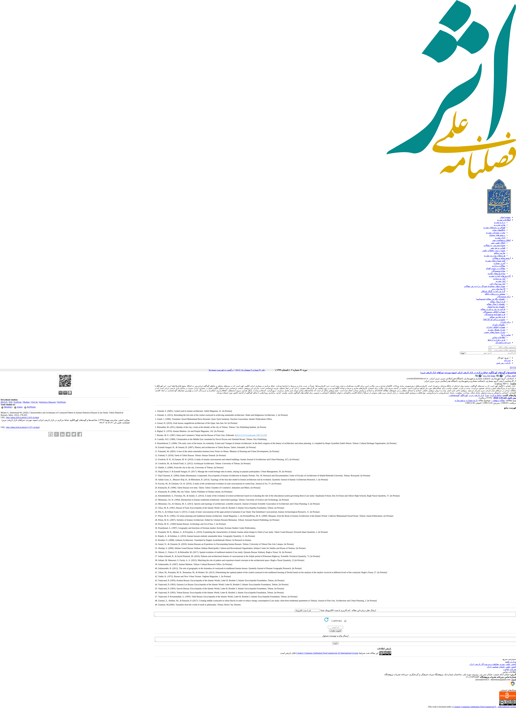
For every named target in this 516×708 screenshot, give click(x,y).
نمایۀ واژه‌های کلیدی (496, 273)
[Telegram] (68, 434)
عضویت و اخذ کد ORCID (494, 319)
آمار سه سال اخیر (497, 284)
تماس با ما (506, 335)
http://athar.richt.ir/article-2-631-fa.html (22, 417)
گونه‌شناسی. (454, 395)
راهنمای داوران (498, 324)
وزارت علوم (510, 662)
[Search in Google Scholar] (501, 376)
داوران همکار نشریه (496, 330)
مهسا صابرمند (489, 375)
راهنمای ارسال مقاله (496, 304)
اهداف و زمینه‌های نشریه (494, 227)
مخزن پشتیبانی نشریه (495, 232)
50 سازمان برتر (498, 289)
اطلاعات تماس (498, 337)
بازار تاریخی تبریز (476, 395)
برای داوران (505, 322)
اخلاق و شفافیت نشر (501, 240)
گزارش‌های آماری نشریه (500, 276)
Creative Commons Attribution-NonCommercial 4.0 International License (327, 653)
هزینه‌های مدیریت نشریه (494, 255)
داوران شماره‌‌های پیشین (494, 332)
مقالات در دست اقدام (495, 268)
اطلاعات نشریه (504, 220)
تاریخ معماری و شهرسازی (465, 400)
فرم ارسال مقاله (497, 301)
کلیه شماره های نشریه (495, 261)
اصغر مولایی (510, 375)
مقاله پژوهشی (498, 400)
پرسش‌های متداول (497, 235)
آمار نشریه (500, 281)
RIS (10, 402)
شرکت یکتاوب (509, 669)
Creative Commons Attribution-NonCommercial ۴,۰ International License (484, 707)
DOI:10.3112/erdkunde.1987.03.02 (251, 435)
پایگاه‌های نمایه (498, 230)
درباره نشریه (499, 222)
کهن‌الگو (464, 395)
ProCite (34, 402)
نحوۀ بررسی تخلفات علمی (493, 250)
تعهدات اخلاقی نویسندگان (494, 312)
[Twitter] (73, 434)
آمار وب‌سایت (499, 278)
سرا (487, 395)
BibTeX (4, 402)
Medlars (26, 402)
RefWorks (61, 402)
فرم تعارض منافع (497, 317)
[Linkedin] (62, 434)
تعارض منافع (499, 253)
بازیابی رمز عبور (503, 363)
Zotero (20, 407)
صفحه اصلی (505, 217)
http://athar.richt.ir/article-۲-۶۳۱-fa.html (23, 427)
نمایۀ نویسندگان (498, 271)
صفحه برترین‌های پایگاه (495, 294)
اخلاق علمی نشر (498, 243)
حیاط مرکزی (496, 395)
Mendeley (8, 407)
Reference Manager (47, 402)
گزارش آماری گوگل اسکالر (493, 291)
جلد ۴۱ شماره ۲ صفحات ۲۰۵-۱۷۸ (250, 370)
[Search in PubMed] (498, 376)
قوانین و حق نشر (497, 248)
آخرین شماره (499, 263)
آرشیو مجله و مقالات (501, 258)
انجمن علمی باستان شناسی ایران (501, 667)
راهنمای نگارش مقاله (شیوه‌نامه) (490, 299)
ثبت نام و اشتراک (503, 342)
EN (511, 367)
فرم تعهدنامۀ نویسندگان (494, 314)
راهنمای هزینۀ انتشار (496, 307)
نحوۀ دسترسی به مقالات (494, 245)
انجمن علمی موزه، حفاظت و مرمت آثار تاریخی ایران (492, 664)
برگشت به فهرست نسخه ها (221, 370)
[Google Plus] (56, 434)
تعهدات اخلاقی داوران (495, 327)
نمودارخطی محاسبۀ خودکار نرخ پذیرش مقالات (484, 286)
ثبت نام (507, 360)
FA (514, 367)
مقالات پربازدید (498, 266)
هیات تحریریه (499, 225)
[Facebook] (79, 434)
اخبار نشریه (500, 238)
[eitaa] (50, 434)
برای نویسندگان (504, 296)
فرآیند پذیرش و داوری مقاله (493, 309)
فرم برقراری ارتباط (496, 340)
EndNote (18, 402)
